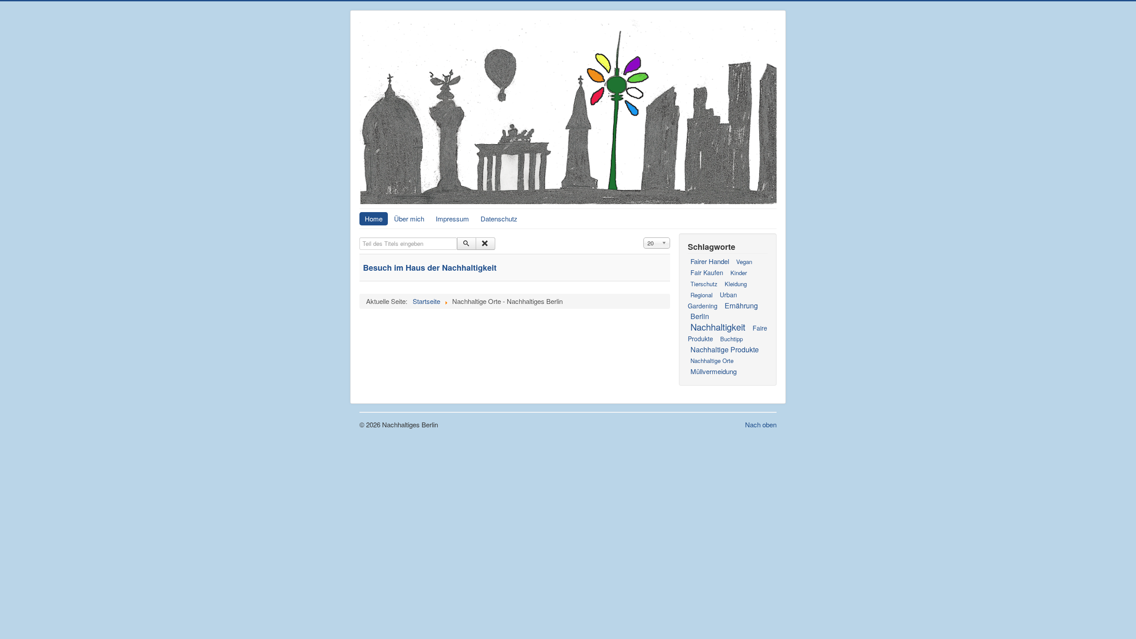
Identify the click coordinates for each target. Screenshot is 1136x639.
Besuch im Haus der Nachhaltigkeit (430, 267)
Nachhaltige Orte (712, 360)
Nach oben (761, 424)
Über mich (409, 218)
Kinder (738, 272)
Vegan (744, 261)
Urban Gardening (712, 300)
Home (374, 218)
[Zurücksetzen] (485, 243)
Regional (701, 295)
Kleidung (736, 284)
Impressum (452, 218)
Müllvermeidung (713, 371)
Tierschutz (704, 284)
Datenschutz (499, 218)
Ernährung (741, 305)
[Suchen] (466, 243)
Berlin (699, 316)
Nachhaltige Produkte (724, 349)
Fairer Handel (709, 261)
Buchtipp (731, 339)
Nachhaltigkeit (718, 326)
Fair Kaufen (706, 272)
